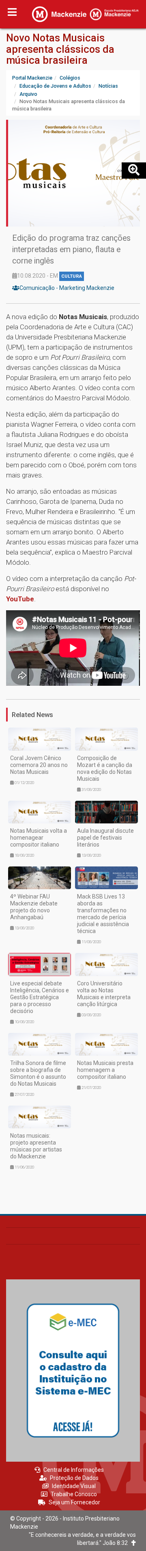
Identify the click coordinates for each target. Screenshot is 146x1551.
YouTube (20, 599)
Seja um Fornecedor (74, 1502)
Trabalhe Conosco (74, 1494)
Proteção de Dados (74, 1478)
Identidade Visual (74, 1486)
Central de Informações (73, 1470)
